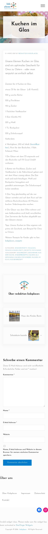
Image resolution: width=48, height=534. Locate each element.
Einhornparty (21, 248)
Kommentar (8, 375)
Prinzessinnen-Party (14, 250)
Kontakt (5, 500)
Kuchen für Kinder (23, 257)
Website (6, 434)
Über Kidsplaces (9, 493)
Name (6, 410)
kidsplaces (23, 529)
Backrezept (22, 252)
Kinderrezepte (21, 255)
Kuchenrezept (16, 259)
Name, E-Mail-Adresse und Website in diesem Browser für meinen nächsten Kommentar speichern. (22, 452)
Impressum (25, 493)
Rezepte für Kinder (32, 250)
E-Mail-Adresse (10, 422)
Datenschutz (39, 493)
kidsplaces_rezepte (13, 241)
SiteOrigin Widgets (24, 525)
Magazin (32, 248)
